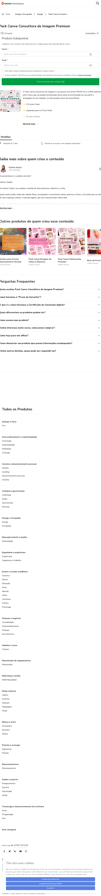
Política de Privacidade (84, 75)
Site (4, 818)
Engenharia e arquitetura (13, 552)
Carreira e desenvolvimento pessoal (19, 464)
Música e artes (9, 722)
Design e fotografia (11, 518)
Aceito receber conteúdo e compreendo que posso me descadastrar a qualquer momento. (30, 71)
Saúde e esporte (10, 779)
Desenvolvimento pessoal (13, 475)
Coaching (5, 472)
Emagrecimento (9, 783)
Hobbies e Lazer (9, 645)
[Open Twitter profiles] (10, 851)
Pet (3, 425)
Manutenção (7, 664)
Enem (4, 587)
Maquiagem (7, 706)
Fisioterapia (7, 791)
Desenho (6, 730)
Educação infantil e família (14, 537)
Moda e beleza (9, 691)
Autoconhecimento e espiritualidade (19, 437)
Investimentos (8, 634)
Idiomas (5, 591)
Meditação (6, 448)
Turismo (5, 649)
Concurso (6, 575)
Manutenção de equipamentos (16, 660)
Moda (4, 710)
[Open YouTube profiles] (20, 851)
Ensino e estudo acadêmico (15, 571)
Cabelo (5, 695)
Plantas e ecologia (11, 745)
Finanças (5, 630)
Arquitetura (7, 556)
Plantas (5, 753)
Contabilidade (8, 622)
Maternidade (7, 541)
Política (5, 603)
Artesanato (7, 726)
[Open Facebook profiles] (4, 851)
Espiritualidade (8, 445)
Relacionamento (9, 768)
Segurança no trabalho (11, 560)
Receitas (6, 506)
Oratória (5, 479)
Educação (6, 583)
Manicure (6, 703)
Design (5, 522)
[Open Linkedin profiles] (15, 851)
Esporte (5, 787)
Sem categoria (9, 829)
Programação (7, 814)
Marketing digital (9, 679)
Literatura (6, 599)
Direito (5, 579)
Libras (4, 595)
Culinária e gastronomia (13, 491)
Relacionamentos (10, 764)
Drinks (4, 499)
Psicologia (6, 607)
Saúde (4, 795)
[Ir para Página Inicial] (13, 3)
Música (5, 733)
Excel (4, 810)
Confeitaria (6, 495)
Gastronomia (7, 503)
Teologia (6, 452)
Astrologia (6, 441)
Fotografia (6, 526)
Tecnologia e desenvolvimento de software (23, 806)
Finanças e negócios (11, 618)
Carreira (5, 468)
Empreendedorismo (10, 626)
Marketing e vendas (11, 675)
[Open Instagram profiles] (26, 851)
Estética (5, 699)
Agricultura (6, 749)
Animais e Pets (9, 421)
